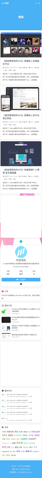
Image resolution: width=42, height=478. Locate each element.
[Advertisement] (21, 217)
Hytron (36, 451)
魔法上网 (18, 447)
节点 (35, 447)
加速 (21, 432)
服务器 (37, 67)
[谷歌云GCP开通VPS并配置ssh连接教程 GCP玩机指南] (6, 328)
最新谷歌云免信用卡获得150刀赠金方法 (24, 335)
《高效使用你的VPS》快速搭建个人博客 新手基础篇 (21, 171)
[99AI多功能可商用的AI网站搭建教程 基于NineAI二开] (6, 320)
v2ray (13, 455)
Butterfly (27, 469)
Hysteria (31, 443)
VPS (18, 451)
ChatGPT (32, 439)
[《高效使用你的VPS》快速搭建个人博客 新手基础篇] (21, 165)
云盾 (3, 439)
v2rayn (25, 447)
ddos (25, 432)
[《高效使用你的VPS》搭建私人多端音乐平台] (21, 57)
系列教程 (24, 67)
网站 (16, 432)
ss (11, 451)
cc (29, 432)
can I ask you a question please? (17, 394)
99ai (8, 439)
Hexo (17, 469)
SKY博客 (5, 3)
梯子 (31, 447)
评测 (22, 451)
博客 (10, 70)
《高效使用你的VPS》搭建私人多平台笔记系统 (21, 117)
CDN (4, 432)
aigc (18, 439)
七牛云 (31, 435)
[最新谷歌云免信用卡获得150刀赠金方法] (6, 336)
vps (32, 67)
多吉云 (37, 435)
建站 (14, 70)
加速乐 (10, 435)
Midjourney (6, 443)
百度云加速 (35, 432)
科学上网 (6, 447)
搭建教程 (24, 439)
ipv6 (25, 443)
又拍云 (25, 435)
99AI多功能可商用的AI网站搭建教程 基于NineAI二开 (26, 318)
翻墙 (8, 455)
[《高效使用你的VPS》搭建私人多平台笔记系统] (21, 111)
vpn (12, 447)
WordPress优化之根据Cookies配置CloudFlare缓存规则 (26, 310)
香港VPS (29, 451)
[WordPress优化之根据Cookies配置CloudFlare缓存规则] (6, 311)
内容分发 (10, 432)
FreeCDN (18, 435)
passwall (5, 451)
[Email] (21, 284)
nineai (13, 439)
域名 (5, 70)
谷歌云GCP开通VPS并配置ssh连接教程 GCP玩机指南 (26, 327)
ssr (14, 451)
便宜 (3, 455)
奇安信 (4, 435)
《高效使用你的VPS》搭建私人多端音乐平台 (21, 62)
